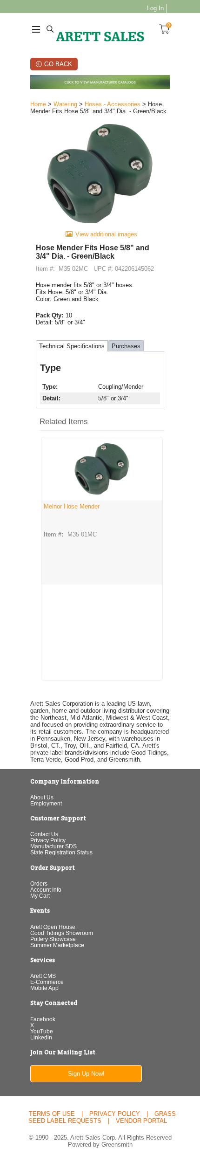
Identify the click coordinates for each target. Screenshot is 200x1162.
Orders (38, 883)
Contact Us (44, 834)
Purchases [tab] (126, 346)
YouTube (41, 1031)
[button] (102, 422)
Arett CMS (43, 976)
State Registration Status (61, 852)
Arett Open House (52, 927)
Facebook (42, 1019)
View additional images (106, 234)
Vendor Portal (141, 1120)
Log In (155, 8)
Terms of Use (52, 1113)
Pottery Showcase (53, 939)
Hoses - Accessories (112, 104)
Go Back (58, 64)
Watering (65, 104)
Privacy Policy (48, 840)
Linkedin (41, 1037)
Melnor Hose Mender (72, 506)
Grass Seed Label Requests (102, 1117)
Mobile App (44, 988)
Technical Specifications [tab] (72, 346)
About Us (41, 797)
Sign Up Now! (86, 1073)
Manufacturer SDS (53, 846)
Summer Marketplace (57, 945)
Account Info (45, 890)
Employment (46, 803)
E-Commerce (47, 982)
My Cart (40, 896)
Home (38, 104)
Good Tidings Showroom (61, 933)
